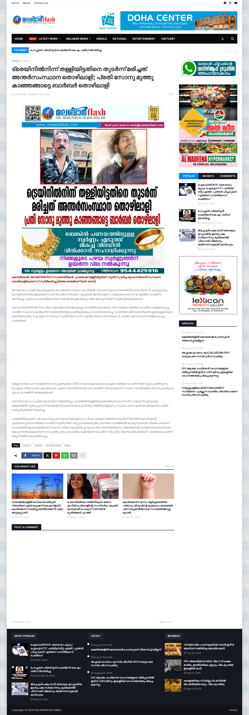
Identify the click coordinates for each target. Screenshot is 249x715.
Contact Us (41, 3)
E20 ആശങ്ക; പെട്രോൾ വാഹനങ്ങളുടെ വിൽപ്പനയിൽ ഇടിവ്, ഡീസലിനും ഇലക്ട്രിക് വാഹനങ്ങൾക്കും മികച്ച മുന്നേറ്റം (207, 372)
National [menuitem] (120, 39)
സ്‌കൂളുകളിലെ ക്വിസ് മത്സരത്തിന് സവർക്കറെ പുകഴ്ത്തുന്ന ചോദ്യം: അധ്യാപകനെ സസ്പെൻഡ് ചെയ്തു (210, 391)
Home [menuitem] (19, 39)
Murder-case (53, 445)
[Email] (74, 455)
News (67, 445)
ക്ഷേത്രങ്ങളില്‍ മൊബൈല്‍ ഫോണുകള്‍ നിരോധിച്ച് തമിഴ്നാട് (205, 338)
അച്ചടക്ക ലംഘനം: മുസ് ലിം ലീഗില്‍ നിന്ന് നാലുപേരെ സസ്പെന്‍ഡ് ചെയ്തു (205, 354)
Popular (189, 176)
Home (15, 3)
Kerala (38, 445)
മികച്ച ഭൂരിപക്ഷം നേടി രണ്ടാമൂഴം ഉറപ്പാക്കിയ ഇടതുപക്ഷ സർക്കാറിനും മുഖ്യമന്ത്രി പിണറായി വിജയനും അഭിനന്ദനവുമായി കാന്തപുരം (216, 238)
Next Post (166, 622)
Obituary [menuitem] (168, 39)
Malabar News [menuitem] (77, 39)
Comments (227, 176)
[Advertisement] (93, 350)
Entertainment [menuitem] (143, 39)
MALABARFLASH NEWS (48, 710)
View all (169, 466)
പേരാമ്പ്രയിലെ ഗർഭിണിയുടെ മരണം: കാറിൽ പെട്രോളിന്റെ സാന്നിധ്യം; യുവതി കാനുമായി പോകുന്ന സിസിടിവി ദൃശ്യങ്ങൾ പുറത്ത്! (92, 507)
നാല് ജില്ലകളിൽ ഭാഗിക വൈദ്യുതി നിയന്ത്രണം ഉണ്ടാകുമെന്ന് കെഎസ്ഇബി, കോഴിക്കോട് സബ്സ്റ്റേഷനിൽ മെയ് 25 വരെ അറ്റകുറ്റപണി (37, 507)
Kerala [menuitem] (101, 39)
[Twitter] (47, 455)
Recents (208, 176)
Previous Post (22, 622)
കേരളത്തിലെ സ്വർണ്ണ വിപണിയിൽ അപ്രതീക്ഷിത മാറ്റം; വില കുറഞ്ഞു (205, 682)
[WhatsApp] (65, 455)
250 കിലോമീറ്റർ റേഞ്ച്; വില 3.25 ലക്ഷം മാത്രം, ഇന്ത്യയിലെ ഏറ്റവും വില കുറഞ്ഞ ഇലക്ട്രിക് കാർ (208, 665)
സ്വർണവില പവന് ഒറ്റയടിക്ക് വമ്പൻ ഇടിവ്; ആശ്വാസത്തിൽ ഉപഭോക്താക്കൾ (209, 646)
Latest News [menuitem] (48, 39)
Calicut (26, 61)
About (26, 3)
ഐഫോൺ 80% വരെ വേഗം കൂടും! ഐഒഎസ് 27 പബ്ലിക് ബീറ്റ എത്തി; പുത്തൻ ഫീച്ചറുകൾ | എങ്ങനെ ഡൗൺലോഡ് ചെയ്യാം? (217, 192)
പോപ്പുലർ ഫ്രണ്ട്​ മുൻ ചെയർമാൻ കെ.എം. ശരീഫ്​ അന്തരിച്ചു (66, 50)
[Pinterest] (56, 455)
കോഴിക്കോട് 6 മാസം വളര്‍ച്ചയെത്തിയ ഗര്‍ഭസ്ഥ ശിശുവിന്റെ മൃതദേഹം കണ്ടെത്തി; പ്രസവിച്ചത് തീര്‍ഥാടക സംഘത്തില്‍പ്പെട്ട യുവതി (148, 507)
